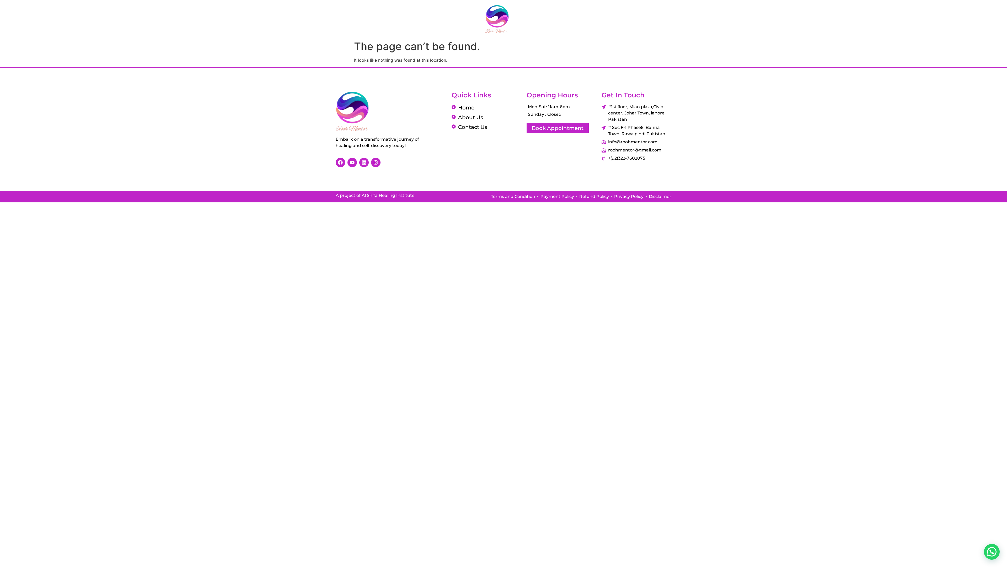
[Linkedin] (985, 19)
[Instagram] (958, 19)
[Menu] (9, 19)
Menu (28, 19)
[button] (992, 552)
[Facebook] (945, 19)
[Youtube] (972, 19)
